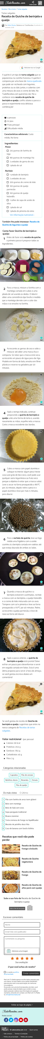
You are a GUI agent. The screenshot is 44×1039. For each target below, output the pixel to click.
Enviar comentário (31, 973)
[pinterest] (26, 1020)
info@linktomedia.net (13, 994)
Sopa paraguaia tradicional (16, 812)
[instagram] (16, 1020)
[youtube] (21, 1020)
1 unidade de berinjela (18, 175)
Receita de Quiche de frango (31, 874)
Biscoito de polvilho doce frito (17, 824)
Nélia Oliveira (12, 25)
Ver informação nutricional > (22, 215)
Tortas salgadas (22, 9)
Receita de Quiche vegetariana (30, 860)
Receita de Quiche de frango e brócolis (31, 847)
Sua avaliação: (21, 962)
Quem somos (33, 1030)
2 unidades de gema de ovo (21, 161)
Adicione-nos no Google (32, 67)
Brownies (24, 780)
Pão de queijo (21, 785)
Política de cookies (27, 1037)
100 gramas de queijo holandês (17, 194)
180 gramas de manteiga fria (21, 158)
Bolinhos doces (11, 780)
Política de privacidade (11, 1037)
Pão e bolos (12, 9)
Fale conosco (8, 1034)
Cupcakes (14, 775)
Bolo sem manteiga (13, 803)
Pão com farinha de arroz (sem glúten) (20, 799)
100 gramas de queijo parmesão (17, 187)
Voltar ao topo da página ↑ (22, 1005)
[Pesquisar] (40, 3)
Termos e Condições (21, 1034)
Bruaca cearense (12, 816)
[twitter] (11, 1020)
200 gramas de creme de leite (22, 182)
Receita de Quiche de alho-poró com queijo (32, 887)
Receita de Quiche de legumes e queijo (20, 223)
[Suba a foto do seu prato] (30, 908)
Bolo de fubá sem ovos (14, 808)
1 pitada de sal (15, 165)
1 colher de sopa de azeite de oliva (21, 202)
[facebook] (6, 1020)
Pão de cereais (27, 775)
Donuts (35, 780)
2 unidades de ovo (17, 178)
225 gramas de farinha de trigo (19, 152)
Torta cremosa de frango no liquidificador (21, 820)
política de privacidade (11, 973)
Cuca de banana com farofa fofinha (19, 828)
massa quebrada (34, 81)
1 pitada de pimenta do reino (21, 211)
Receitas (4, 9)
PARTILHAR (33, 5)
